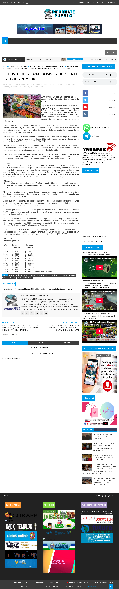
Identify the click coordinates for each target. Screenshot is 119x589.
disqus (40, 343)
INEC (25, 66)
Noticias (8, 47)
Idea (16, 47)
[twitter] (19, 2)
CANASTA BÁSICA (16, 66)
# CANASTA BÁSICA (15, 275)
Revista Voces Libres (30, 47)
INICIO (5, 66)
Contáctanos (98, 2)
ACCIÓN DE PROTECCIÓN (58, 59)
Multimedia (9, 52)
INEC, (46, 84)
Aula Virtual (110, 2)
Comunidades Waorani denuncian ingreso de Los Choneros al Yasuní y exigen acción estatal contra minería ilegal (99, 469)
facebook (66, 343)
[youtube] (27, 2)
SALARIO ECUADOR (20, 69)
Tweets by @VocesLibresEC (92, 241)
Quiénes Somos (83, 2)
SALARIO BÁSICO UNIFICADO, (20, 87)
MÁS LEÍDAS (88, 429)
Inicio (72, 2)
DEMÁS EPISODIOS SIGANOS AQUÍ (95, 288)
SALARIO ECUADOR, (37, 87)
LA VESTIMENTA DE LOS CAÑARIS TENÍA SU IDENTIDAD (102, 436)
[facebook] (15, 2)
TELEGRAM (95, 136)
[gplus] (31, 2)
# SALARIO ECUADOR (25, 278)
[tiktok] (35, 2)
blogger (15, 343)
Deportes (46, 47)
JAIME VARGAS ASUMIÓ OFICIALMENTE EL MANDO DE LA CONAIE (103, 457)
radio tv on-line (61, 47)
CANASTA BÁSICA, (37, 84)
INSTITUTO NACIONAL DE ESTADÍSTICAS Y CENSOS (47, 66)
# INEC (26, 275)
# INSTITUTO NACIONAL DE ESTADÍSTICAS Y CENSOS (49, 275)
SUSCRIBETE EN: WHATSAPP (101, 128)
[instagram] (23, 2)
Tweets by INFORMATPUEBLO (94, 237)
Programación (78, 47)
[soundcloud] (112, 496)
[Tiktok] (115, 495)
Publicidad (93, 47)
